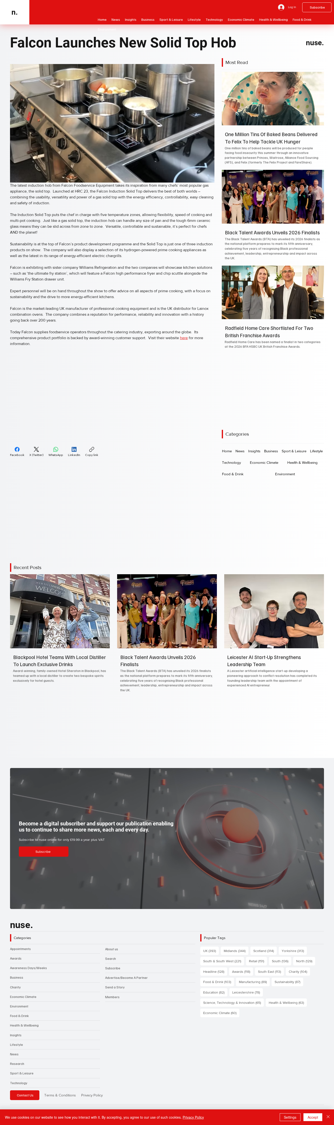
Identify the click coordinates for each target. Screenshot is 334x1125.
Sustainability (289, 982)
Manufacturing (254, 982)
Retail (258, 961)
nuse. (315, 42)
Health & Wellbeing (24, 1025)
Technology (18, 1083)
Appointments (20, 949)
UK (211, 951)
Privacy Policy (92, 1095)
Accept (313, 1117)
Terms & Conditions (60, 1095)
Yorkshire (294, 951)
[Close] (328, 1117)
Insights (16, 1035)
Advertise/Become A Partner (126, 977)
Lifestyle (16, 1044)
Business (16, 977)
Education (215, 992)
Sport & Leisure (21, 1073)
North (305, 961)
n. (14, 12)
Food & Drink (19, 1016)
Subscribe (112, 968)
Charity (15, 987)
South (281, 961)
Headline (215, 971)
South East (271, 971)
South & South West (223, 961)
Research (17, 1063)
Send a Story (115, 987)
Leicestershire (247, 992)
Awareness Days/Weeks (28, 968)
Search (110, 958)
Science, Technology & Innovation (233, 1002)
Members (112, 997)
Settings (290, 1117)
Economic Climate (23, 997)
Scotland (265, 951)
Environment (19, 1006)
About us (111, 949)
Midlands (236, 951)
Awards (16, 958)
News (14, 1054)
